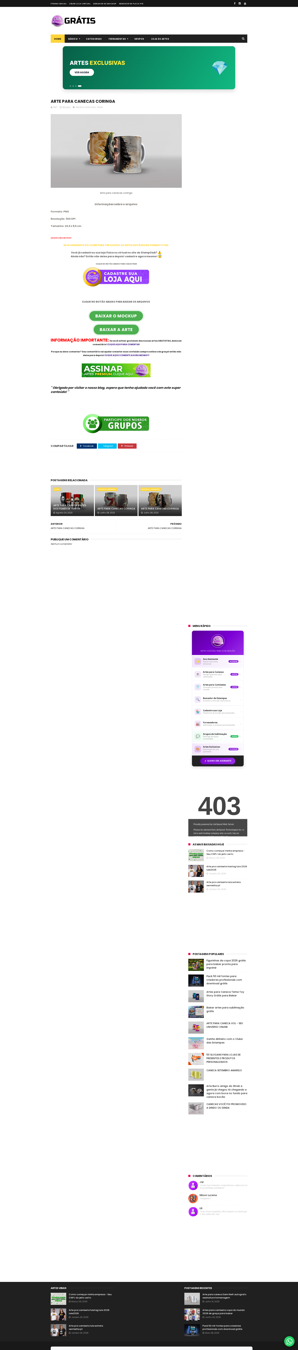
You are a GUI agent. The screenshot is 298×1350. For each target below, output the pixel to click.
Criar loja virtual (80, 3)
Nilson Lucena (208, 1195)
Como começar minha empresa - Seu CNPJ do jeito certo (225, 852)
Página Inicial (59, 3)
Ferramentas (117, 38)
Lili (201, 1208)
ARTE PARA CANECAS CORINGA (116, 508)
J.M (201, 1182)
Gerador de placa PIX (131, 3)
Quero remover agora (89, 72)
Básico (73, 38)
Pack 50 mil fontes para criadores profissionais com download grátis (224, 979)
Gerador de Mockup (104, 3)
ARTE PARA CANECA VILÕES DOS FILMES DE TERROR (69, 507)
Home (57, 38)
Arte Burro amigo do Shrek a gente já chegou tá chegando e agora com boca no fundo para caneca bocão (226, 1091)
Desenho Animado (86, 107)
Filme (56, 489)
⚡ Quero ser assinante (217, 760)
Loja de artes (160, 38)
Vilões (100, 107)
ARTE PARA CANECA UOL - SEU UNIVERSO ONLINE (224, 1025)
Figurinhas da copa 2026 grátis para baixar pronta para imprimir (226, 964)
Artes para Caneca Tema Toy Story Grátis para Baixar (225, 993)
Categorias (94, 38)
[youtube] (245, 3)
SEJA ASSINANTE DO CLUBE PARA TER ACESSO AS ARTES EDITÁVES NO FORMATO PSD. (116, 245)
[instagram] (239, 3)
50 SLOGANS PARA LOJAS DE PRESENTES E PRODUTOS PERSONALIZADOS (223, 1058)
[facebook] (235, 3)
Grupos (139, 38)
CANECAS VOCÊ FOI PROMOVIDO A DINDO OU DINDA (226, 1105)
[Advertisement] (184, 20)
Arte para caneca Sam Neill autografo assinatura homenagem (224, 1296)
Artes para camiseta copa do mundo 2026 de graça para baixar (223, 1311)
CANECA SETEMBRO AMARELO (224, 1070)
